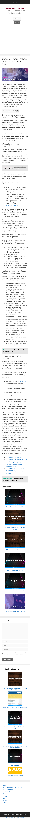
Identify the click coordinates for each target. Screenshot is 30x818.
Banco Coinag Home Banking (15, 570)
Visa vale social (7, 794)
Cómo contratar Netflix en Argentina (15, 611)
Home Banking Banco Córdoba (15, 507)
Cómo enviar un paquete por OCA (15, 457)
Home (4, 785)
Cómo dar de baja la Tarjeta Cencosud (16, 463)
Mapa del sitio (7, 792)
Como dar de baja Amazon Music (15, 591)
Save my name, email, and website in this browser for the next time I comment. (15, 654)
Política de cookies (8, 789)
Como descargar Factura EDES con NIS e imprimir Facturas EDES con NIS (15, 747)
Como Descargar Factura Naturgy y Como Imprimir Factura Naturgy (15, 689)
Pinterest (5, 796)
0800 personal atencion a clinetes (15, 550)
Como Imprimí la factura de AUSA (15, 775)
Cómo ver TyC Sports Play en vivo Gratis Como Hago (15, 727)
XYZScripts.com (21, 817)
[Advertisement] (15, 41)
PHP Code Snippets (9, 817)
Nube (4, 798)
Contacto (5, 802)
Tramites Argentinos (15, 8)
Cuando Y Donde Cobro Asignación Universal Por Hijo (15, 708)
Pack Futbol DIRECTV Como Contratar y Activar (15, 528)
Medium (5, 800)
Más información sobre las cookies (12, 787)
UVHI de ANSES (15, 765)
